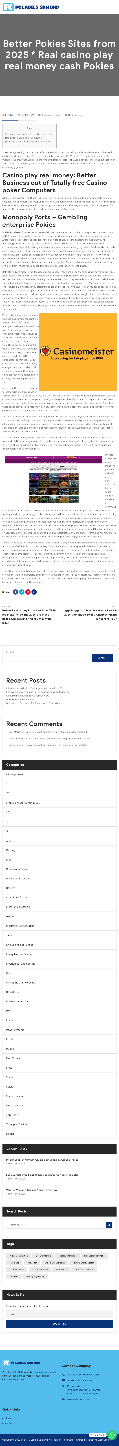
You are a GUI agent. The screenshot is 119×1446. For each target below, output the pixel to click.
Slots (9, 1067)
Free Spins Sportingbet (94, 1256)
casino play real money (93, 232)
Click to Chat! (98, 1435)
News (9, 973)
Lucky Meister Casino (19, 954)
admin (11, 115)
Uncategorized (15, 1105)
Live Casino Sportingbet (20, 944)
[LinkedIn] (34, 592)
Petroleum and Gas (17, 1001)
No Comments (75, 115)
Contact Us (11, 1423)
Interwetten (32, 1262)
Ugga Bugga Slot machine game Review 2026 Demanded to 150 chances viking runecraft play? (90, 615)
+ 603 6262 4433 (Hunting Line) (82, 1374)
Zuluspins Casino (16, 1124)
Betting (10, 850)
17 (7, 793)
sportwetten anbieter (84, 1269)
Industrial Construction (20, 925)
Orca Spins (12, 992)
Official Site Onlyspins (55, 1262)
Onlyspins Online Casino (20, 982)
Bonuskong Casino (17, 869)
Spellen (10, 1077)
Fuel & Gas (14, 1262)
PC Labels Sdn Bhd (37, 1439)
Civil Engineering (43, 1256)
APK (8, 840)
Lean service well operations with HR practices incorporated (56, 731)
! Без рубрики (14, 774)
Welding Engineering (35, 1276)
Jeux (9, 935)
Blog (8, 859)
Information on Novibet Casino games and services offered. (36, 688)
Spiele (9, 1086)
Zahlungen (13, 1115)
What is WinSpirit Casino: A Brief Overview (27, 695)
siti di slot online (16, 1269)
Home (8, 1418)
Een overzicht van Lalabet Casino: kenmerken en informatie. (37, 691)
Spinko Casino (14, 1096)
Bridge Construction (51, 115)
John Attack (15, 744)
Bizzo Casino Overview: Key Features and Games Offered (35, 703)
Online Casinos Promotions (20, 699)
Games (10, 916)
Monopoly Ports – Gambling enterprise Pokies (28, 141)
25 (7, 812)
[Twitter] (21, 592)
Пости (10, 1133)
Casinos (10, 888)
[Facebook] (15, 592)
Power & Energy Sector (83, 1262)
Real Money (13, 1058)
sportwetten (61, 1269)
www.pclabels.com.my (78, 1399)
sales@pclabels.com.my (79, 1380)
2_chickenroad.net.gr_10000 (23, 802)
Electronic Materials (18, 906)
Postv (9, 1020)
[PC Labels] (31, 7)
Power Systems (15, 1029)
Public (10, 1039)
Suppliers (13, 1276)
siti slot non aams (40, 1269)
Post (8, 1010)
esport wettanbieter (67, 1256)
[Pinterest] (28, 592)
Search (10, 652)
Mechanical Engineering (20, 963)
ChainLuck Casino (17, 897)
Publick (10, 1048)
